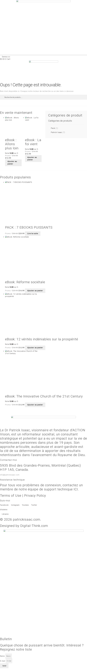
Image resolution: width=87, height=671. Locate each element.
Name (2, 656)
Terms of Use (10, 495)
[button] (43, 55)
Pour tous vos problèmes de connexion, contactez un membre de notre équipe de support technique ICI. (41, 487)
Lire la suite (32, 233)
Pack (53, 128)
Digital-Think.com (34, 526)
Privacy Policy (35, 495)
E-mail (3, 661)
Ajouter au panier (12, 162)
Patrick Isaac (56, 132)
